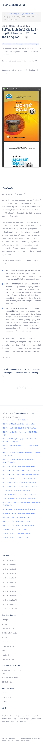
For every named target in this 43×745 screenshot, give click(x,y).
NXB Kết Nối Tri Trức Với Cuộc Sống (12, 671)
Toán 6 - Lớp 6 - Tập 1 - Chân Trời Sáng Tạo (17, 533)
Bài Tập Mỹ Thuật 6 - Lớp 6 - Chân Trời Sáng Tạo (19, 466)
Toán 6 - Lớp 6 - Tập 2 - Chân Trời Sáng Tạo (17, 537)
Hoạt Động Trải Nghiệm (9, 633)
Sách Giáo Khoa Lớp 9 (9, 595)
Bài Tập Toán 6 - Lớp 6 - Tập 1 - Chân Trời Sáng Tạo (19, 482)
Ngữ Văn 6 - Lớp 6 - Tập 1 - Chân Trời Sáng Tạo (18, 521)
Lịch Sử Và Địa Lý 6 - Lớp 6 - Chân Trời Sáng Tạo (19, 513)
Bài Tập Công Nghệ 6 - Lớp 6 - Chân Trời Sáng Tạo (19, 428)
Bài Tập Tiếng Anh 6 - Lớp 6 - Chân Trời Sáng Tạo (19, 478)
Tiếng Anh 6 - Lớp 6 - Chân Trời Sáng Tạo (16, 529)
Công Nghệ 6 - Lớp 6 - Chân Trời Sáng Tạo (16, 490)
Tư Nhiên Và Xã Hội (8, 646)
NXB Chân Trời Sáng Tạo (16, 44)
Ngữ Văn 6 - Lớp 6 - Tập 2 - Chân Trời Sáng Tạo (18, 525)
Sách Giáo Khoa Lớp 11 (9, 604)
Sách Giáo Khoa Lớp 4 (9, 573)
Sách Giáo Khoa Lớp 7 (9, 587)
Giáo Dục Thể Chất (8, 628)
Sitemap (4, 702)
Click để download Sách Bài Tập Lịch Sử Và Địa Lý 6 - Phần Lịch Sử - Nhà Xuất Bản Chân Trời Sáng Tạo (21, 372)
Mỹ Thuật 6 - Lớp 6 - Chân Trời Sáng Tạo (16, 517)
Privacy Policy (6, 697)
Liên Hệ (4, 693)
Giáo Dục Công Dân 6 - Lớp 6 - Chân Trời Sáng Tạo (19, 494)
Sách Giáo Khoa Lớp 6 (9, 582)
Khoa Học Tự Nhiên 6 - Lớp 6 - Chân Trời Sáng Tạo (19, 509)
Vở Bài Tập (5, 44)
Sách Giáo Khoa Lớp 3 (9, 569)
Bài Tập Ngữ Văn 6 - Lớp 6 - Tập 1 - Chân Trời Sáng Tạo (21, 470)
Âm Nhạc (5, 620)
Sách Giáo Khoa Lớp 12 (9, 609)
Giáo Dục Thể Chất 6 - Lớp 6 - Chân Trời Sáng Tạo (19, 498)
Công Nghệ (5, 655)
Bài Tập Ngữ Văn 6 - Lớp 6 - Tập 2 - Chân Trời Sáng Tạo (21, 474)
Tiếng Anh (5, 642)
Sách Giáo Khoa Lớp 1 (9, 560)
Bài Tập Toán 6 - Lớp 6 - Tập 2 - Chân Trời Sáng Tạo (20, 486)
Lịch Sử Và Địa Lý (28, 44)
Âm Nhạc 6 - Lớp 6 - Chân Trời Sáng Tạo (16, 420)
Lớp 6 (36, 44)
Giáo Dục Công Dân (8, 659)
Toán (3, 650)
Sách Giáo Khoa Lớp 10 (9, 600)
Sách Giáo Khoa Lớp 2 (9, 565)
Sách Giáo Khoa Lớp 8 (9, 591)
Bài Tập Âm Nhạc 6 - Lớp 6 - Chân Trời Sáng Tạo (19, 424)
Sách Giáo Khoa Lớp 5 (9, 578)
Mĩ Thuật (4, 637)
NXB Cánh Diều (7, 682)
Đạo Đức (5, 624)
